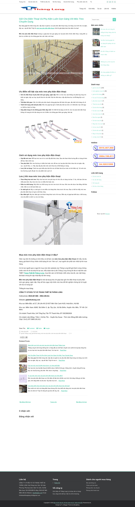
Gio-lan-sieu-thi (97, 120)
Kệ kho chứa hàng (98, 186)
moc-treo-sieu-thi (97, 114)
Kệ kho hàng (57, 2)
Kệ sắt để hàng (97, 179)
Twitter (40, 328)
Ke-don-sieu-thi (97, 110)
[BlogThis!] (23, 337)
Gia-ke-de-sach (97, 130)
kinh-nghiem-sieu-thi (98, 91)
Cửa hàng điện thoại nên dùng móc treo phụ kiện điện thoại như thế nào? (49, 386)
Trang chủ (22, 2)
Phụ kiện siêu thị (82, 2)
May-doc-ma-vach (98, 124)
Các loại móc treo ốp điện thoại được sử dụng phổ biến (44, 365)
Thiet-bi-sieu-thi (97, 104)
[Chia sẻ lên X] (25, 337)
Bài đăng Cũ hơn (81, 402)
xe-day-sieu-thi (97, 137)
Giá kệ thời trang (69, 2)
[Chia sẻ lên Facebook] (27, 337)
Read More (63, 350)
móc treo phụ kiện (46, 333)
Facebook (32, 328)
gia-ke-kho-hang (97, 94)
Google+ (47, 328)
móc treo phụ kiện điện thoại (45, 28)
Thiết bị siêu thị (45, 2)
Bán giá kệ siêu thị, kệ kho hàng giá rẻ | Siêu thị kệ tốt (68, 502)
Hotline (113, 8)
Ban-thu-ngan (96, 117)
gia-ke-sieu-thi (97, 88)
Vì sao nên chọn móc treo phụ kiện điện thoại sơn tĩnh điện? (45, 375)
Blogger (107, 214)
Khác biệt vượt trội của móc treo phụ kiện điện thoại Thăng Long (46, 345)
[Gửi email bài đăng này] (21, 337)
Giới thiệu (92, 8)
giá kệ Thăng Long (26, 333)
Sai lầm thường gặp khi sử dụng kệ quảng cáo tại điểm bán (108, 43)
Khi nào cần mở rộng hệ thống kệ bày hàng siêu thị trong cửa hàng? (108, 32)
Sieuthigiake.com (37, 493)
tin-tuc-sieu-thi (97, 127)
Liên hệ (106, 8)
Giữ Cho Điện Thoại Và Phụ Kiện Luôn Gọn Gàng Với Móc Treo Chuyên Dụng (50, 355)
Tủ (91, 2)
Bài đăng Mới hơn (25, 402)
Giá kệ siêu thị (32, 2)
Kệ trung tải (96, 183)
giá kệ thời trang (36, 333)
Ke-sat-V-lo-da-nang (98, 97)
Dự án (99, 8)
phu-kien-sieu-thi (97, 101)
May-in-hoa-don (97, 133)
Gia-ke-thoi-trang (97, 107)
